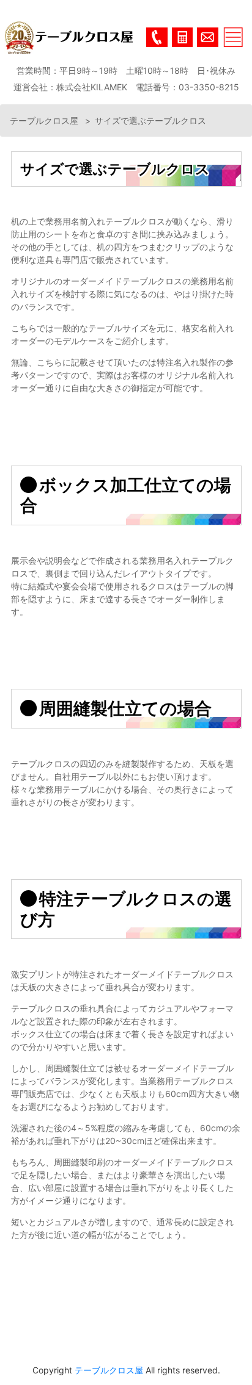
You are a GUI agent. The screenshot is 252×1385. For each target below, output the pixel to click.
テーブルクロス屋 (45, 120)
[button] (182, 37)
